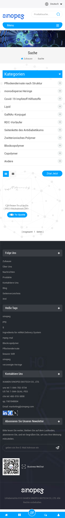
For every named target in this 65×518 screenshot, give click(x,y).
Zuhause (28, 58)
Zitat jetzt (52, 173)
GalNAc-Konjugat (15, 114)
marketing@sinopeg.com (21, 406)
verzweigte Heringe (12, 364)
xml (4, 299)
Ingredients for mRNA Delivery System (22, 332)
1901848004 (12, 401)
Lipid (7, 106)
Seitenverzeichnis (11, 293)
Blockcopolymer (14, 145)
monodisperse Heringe (18, 91)
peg (4, 321)
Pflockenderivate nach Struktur (23, 83)
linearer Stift (9, 354)
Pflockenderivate (11, 348)
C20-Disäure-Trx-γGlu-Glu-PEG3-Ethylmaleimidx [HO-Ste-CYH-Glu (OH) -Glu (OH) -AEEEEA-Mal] (17, 207)
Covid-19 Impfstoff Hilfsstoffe (22, 99)
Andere (8, 161)
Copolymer (11, 153)
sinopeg (6, 316)
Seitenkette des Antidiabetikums (24, 130)
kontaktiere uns (11, 282)
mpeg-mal (8, 338)
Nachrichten (9, 272)
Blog (5, 288)
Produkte (7, 277)
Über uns (7, 266)
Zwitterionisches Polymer (20, 138)
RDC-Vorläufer (13, 122)
